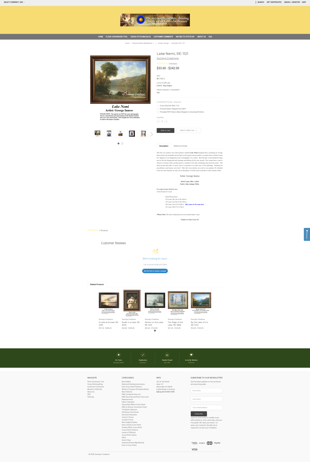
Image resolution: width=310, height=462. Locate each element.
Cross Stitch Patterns (130, 430)
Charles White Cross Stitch (132, 427)
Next (151, 134)
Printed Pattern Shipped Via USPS (173, 109)
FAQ (210, 37)
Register (296, 2)
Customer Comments (163, 37)
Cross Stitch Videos (129, 435)
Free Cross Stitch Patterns (132, 387)
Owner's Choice (128, 417)
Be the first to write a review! (155, 271)
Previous (89, 134)
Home (100, 37)
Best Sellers (126, 382)
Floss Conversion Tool (117, 37)
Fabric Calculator (128, 402)
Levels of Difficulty (129, 432)
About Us (201, 37)
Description (163, 146)
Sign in (287, 2)
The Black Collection (129, 410)
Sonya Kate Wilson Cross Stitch (133, 404)
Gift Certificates (274, 2)
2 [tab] (122, 143)
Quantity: (160, 117)
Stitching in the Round (130, 412)
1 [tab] (118, 143)
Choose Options (109, 305)
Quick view (109, 301)
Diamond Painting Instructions (133, 384)
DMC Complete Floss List (131, 394)
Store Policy (126, 440)
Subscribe (199, 414)
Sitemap (90, 397)
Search (261, 2)
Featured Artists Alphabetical (133, 443)
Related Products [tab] (97, 284)
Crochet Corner (127, 420)
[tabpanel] (97, 134)
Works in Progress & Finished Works (135, 389)
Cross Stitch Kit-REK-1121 (169, 106)
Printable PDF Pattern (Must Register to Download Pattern (182, 112)
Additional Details (180, 146)
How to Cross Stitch (129, 445)
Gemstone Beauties (129, 415)
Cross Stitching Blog (141, 37)
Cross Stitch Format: (169, 102)
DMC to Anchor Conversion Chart (134, 407)
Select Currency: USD (13, 2)
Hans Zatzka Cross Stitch (131, 425)
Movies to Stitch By (185, 37)
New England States (129, 422)
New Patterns (127, 392)
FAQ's (124, 438)
